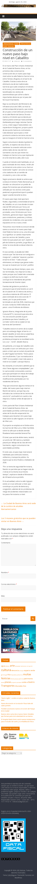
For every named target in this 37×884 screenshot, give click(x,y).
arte (12, 665)
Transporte (7, 685)
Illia (8, 674)
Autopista (17, 666)
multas (27, 674)
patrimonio (28, 678)
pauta (2, 682)
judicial (19, 675)
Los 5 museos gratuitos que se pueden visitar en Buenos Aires (18, 519)
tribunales (18, 686)
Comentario (5, 543)
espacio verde (29, 670)
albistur (8, 666)
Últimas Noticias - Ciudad (11, 44)
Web (3, 596)
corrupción (29, 666)
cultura (6, 670)
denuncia (15, 670)
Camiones (23, 666)
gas (6, 675)
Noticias (5, 678)
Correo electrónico (9, 584)
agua (3, 666)
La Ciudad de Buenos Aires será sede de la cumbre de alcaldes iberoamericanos (18, 506)
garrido (3, 675)
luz (22, 675)
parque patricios (18, 679)
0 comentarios (27, 61)
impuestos (13, 675)
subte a (25, 682)
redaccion (17, 61)
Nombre (5, 572)
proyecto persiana (16, 682)
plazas (8, 682)
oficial (12, 679)
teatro (31, 682)
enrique (21, 670)
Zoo (24, 686)
